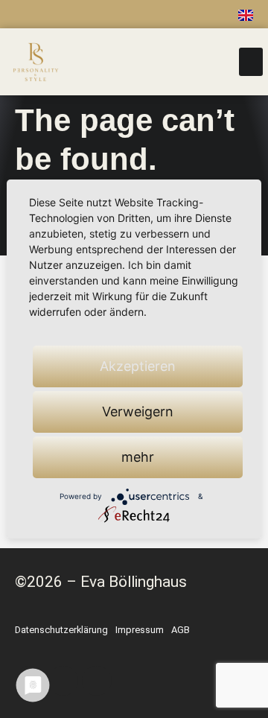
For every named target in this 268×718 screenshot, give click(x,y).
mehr (137, 457)
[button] (251, 62)
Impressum (139, 629)
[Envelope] (187, 14)
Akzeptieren (138, 366)
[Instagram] (123, 14)
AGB (180, 629)
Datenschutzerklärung (61, 629)
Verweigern (137, 411)
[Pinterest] (155, 14)
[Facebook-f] (91, 14)
